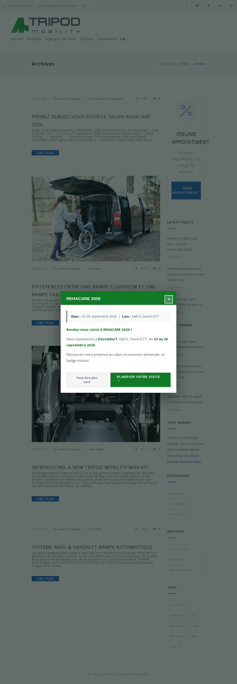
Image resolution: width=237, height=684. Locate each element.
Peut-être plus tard (87, 380)
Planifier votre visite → (138, 378)
